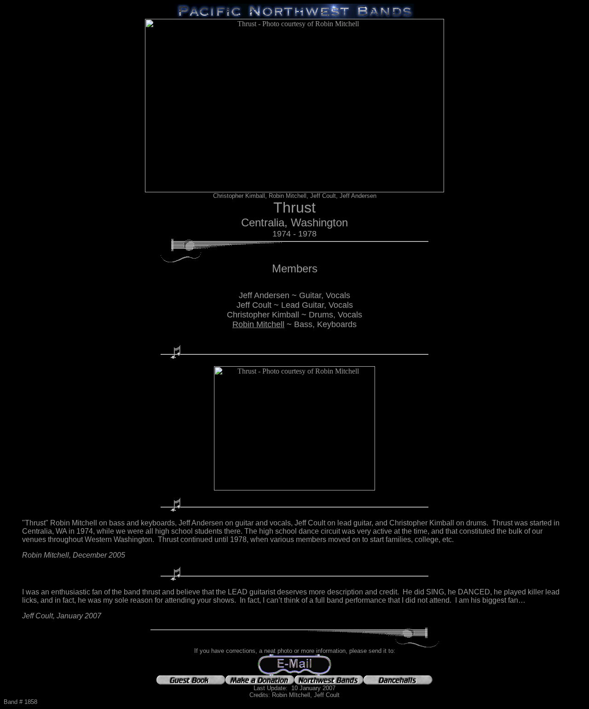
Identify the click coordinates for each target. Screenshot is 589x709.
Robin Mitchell (258, 324)
